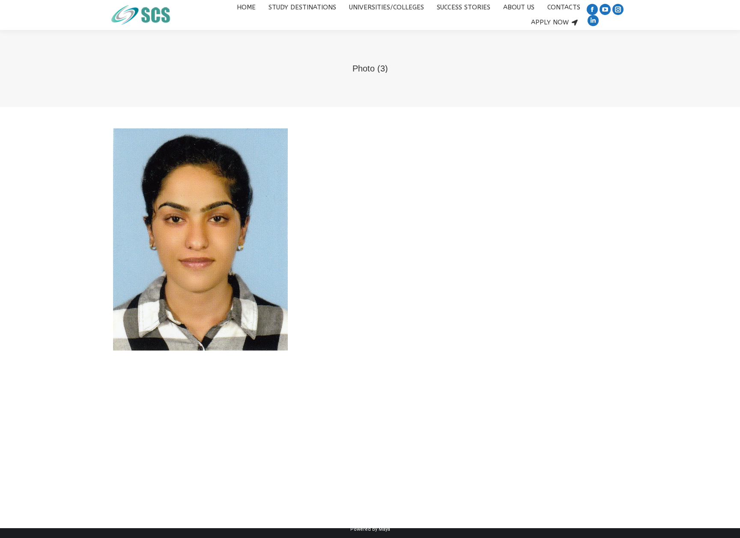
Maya (384, 529)
